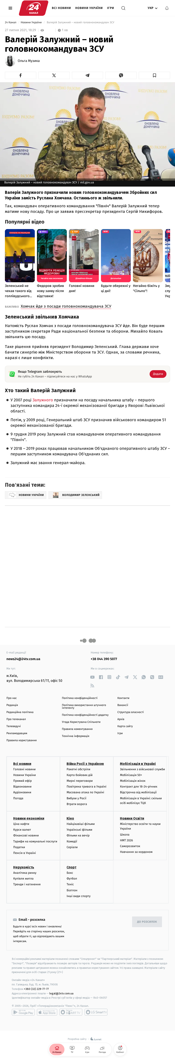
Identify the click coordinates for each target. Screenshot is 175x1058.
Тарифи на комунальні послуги (35, 841)
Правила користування (21, 740)
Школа (124, 834)
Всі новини (61, 8)
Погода (18, 798)
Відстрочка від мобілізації (138, 792)
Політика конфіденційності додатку (85, 715)
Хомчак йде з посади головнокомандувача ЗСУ (66, 306)
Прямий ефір (22, 781)
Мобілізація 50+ (131, 775)
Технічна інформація (75, 736)
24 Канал (11, 22)
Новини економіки (28, 818)
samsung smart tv (96, 1012)
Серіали (72, 847)
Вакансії (122, 705)
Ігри (110, 8)
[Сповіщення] (167, 8)
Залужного (42, 400)
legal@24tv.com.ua (61, 993)
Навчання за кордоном (136, 852)
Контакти (123, 698)
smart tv (70, 1012)
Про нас (11, 698)
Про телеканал (16, 719)
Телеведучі (13, 726)
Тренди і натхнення (27, 884)
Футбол (72, 878)
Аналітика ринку (24, 873)
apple (47, 1012)
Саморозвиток (130, 846)
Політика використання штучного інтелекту (84, 706)
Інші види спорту (78, 896)
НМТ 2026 (126, 840)
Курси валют (22, 829)
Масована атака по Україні (85, 792)
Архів (120, 719)
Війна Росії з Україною (85, 764)
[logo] (34, 8)
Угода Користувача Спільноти (81, 722)
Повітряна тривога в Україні (86, 786)
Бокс (70, 873)
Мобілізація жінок (132, 781)
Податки (19, 847)
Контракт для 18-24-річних (138, 786)
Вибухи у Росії (76, 798)
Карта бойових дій (80, 775)
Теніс (70, 884)
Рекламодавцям (16, 733)
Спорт (71, 867)
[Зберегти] (154, 75)
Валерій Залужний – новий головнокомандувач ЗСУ (80, 22)
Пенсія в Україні (24, 853)
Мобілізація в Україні (138, 764)
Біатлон (72, 890)
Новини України (89, 8)
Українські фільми (79, 829)
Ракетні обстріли (78, 769)
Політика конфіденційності (80, 698)
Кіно (70, 818)
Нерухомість (23, 867)
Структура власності (130, 712)
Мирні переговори (80, 781)
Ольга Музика (29, 61)
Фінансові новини (26, 835)
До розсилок (147, 922)
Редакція (12, 705)
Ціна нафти (21, 824)
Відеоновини (22, 786)
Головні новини (24, 769)
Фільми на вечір (78, 835)
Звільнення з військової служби (142, 769)
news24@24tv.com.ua (23, 659)
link (92, 677)
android (23, 1012)
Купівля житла (23, 878)
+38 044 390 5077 (104, 659)
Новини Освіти (132, 818)
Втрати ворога (77, 804)
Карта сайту (125, 726)
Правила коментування (77, 729)
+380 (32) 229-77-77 (36, 989)
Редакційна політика (20, 712)
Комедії (72, 841)
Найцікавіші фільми (81, 824)
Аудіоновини (22, 792)
